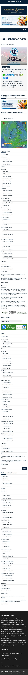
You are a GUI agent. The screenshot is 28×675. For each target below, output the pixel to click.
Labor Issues (5, 171)
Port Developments (7, 193)
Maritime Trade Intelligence (7, 178)
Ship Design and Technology (7, 251)
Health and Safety (7, 176)
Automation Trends (7, 244)
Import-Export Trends (7, 202)
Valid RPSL (3, 264)
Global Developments (7, 161)
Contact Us (3, 261)
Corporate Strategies (7, 180)
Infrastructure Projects (8, 190)
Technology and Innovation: (7, 239)
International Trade (5, 198)
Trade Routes (6, 205)
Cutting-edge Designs (7, 253)
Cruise (4, 231)
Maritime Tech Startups (8, 249)
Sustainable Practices (7, 215)
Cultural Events (6, 224)
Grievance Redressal (5, 266)
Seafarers (3, 166)
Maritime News (4, 157)
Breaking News (6, 159)
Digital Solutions (6, 246)
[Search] (26, 30)
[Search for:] (11, 468)
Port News (3, 188)
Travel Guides (6, 237)
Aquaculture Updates (7, 212)
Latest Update (6, 67)
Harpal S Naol (7, 71)
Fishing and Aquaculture (6, 207)
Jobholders (3, 169)
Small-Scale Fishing (7, 209)
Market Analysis (6, 186)
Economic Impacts (7, 200)
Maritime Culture (5, 217)
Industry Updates (6, 164)
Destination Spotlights (8, 234)
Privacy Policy (4, 271)
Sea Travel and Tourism (6, 227)
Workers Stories (6, 173)
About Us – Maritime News (7, 269)
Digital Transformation (8, 241)
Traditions (5, 222)
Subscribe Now (4, 282)
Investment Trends (7, 183)
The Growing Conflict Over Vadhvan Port (14, 69)
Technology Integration (8, 195)
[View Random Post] (23, 30)
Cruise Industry (6, 229)
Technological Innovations (8, 258)
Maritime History (6, 219)
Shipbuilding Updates (7, 256)
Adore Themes (20, 673)
